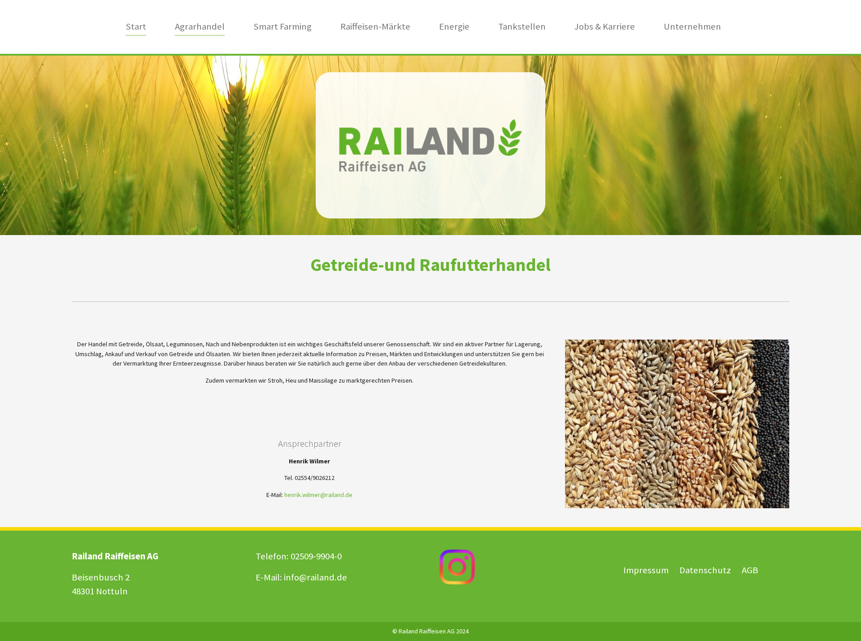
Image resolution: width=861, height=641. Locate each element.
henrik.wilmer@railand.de (318, 495)
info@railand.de (315, 577)
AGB (750, 570)
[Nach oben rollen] (842, 622)
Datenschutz (706, 570)
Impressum (646, 570)
